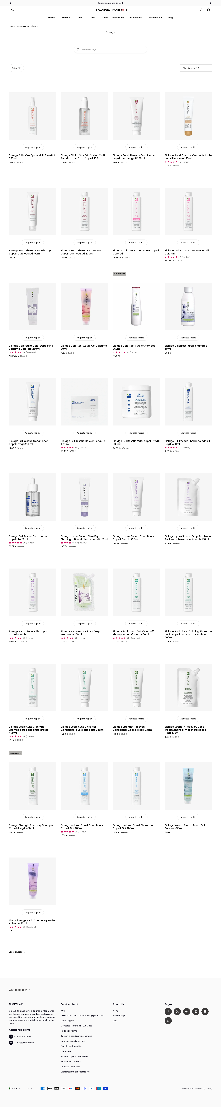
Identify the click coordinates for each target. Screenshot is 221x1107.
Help (63, 1010)
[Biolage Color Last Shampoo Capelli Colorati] (188, 211)
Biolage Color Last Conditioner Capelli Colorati (136, 252)
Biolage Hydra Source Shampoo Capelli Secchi (28, 633)
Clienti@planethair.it (24, 1042)
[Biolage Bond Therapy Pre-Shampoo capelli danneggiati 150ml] (32, 211)
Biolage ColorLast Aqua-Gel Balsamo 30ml (84, 347)
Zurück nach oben (18, 989)
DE (28, 1088)
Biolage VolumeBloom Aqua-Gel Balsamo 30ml (185, 827)
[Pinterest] (168, 1020)
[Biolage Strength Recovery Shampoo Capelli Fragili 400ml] (32, 785)
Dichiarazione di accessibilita (75, 1071)
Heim (12, 26)
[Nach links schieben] (10, 3)
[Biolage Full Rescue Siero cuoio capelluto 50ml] (32, 497)
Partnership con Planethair (74, 1056)
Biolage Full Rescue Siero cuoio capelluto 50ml (28, 538)
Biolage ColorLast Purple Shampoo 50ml (186, 347)
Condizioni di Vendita (71, 1046)
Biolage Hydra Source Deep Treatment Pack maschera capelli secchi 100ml (188, 538)
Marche (66, 17)
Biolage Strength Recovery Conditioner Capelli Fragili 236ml (132, 728)
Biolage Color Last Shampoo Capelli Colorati (187, 252)
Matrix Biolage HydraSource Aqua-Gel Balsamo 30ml (32, 922)
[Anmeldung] (201, 9)
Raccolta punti (156, 17)
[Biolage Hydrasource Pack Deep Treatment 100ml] (84, 592)
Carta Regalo (135, 17)
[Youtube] (186, 1011)
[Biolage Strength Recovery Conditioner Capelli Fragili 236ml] (136, 687)
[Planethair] (112, 10)
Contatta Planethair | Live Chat (76, 1025)
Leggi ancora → (17, 951)
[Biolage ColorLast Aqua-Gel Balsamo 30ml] (84, 306)
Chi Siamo (66, 1051)
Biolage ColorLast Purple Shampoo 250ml (134, 347)
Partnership (119, 1015)
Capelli (80, 17)
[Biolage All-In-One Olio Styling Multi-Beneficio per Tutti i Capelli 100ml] (84, 116)
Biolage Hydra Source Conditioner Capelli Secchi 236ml (133, 538)
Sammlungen (23, 26)
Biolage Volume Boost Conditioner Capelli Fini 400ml (82, 827)
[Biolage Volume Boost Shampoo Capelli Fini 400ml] (136, 785)
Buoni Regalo (67, 1020)
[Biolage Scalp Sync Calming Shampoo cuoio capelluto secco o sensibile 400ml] (188, 592)
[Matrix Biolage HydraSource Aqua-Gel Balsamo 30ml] (32, 881)
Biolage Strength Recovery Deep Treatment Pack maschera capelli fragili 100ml (185, 730)
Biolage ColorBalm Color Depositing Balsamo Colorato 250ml (31, 347)
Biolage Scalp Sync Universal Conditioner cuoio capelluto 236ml (82, 728)
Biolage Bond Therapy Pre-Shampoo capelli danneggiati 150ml (31, 252)
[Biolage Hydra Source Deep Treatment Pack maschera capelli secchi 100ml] (188, 497)
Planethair (188, 1088)
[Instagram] (195, 1011)
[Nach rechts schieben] (210, 3)
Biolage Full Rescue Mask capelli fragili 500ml (136, 442)
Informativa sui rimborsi (73, 1041)
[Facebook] (168, 1011)
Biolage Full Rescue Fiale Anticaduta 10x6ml (83, 442)
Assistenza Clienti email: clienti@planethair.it (83, 1015)
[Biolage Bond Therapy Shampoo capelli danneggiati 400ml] (84, 211)
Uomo (105, 17)
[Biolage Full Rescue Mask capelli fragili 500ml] (136, 401)
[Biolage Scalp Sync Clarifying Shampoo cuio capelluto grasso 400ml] (32, 687)
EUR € (15, 1088)
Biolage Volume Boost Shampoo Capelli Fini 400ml (133, 827)
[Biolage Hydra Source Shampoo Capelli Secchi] (32, 592)
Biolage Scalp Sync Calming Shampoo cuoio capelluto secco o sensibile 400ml (188, 634)
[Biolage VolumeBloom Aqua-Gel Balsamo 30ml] (188, 785)
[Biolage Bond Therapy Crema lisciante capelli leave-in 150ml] (188, 116)
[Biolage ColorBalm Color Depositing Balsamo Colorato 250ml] (32, 306)
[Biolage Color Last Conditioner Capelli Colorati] (136, 211)
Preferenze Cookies (71, 1061)
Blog (170, 17)
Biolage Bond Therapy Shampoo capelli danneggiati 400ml (81, 252)
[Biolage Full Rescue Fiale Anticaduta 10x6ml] (84, 401)
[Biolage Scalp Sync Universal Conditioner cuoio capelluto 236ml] (84, 687)
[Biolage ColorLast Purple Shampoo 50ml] (188, 306)
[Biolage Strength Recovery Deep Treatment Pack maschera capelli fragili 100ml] (188, 687)
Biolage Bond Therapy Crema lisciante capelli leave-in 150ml (188, 157)
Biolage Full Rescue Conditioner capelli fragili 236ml (28, 442)
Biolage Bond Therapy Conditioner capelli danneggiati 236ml (134, 157)
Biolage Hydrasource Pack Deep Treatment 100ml (80, 633)
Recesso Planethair (70, 1066)
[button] (12, 9)
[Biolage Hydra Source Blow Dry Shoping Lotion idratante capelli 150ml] (84, 497)
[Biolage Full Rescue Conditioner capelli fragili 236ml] (32, 401)
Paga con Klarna (69, 1030)
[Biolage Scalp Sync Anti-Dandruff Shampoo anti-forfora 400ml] (136, 592)
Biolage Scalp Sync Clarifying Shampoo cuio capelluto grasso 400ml (29, 730)
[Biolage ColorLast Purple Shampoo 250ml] (136, 306)
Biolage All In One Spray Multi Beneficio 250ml (32, 157)
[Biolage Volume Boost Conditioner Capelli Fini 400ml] (84, 785)
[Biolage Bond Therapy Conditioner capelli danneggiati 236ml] (136, 116)
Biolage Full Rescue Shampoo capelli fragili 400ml (187, 442)
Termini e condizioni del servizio (76, 1036)
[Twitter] (177, 1011)
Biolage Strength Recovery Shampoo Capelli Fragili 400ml (31, 827)
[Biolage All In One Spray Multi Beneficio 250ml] (32, 116)
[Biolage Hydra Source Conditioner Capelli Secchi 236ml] (136, 497)
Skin (93, 17)
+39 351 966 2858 (22, 1036)
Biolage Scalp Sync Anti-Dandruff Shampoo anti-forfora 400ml (133, 633)
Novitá (51, 17)
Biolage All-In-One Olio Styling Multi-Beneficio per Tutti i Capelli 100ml (83, 157)
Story (115, 1010)
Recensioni (118, 17)
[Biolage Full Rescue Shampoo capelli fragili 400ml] (188, 401)
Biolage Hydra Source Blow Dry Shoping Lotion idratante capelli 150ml (84, 538)
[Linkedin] (205, 1011)
